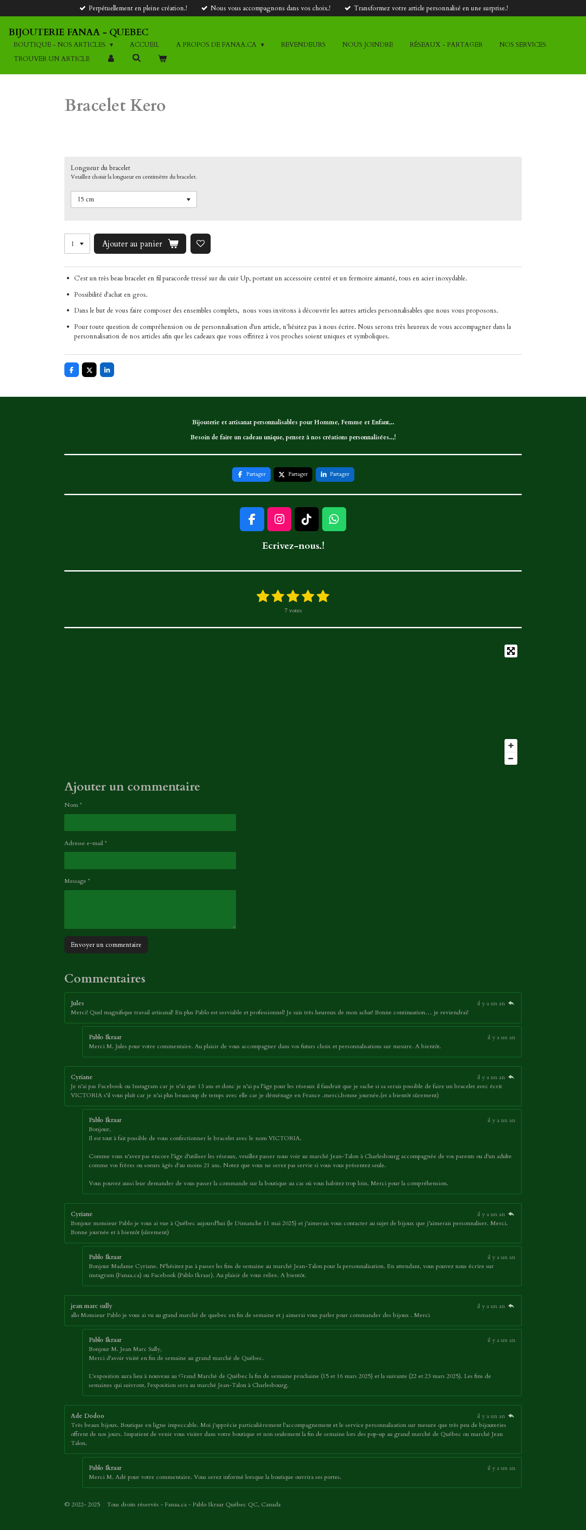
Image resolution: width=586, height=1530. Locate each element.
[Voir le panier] (162, 59)
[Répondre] (511, 1003)
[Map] (293, 704)
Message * (77, 881)
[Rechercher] (136, 58)
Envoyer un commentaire (106, 944)
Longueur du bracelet (100, 168)
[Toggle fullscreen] (510, 651)
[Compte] (111, 59)
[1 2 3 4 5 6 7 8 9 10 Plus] (77, 244)
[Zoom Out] (510, 758)
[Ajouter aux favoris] (200, 244)
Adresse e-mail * (85, 843)
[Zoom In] (510, 745)
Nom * (73, 805)
